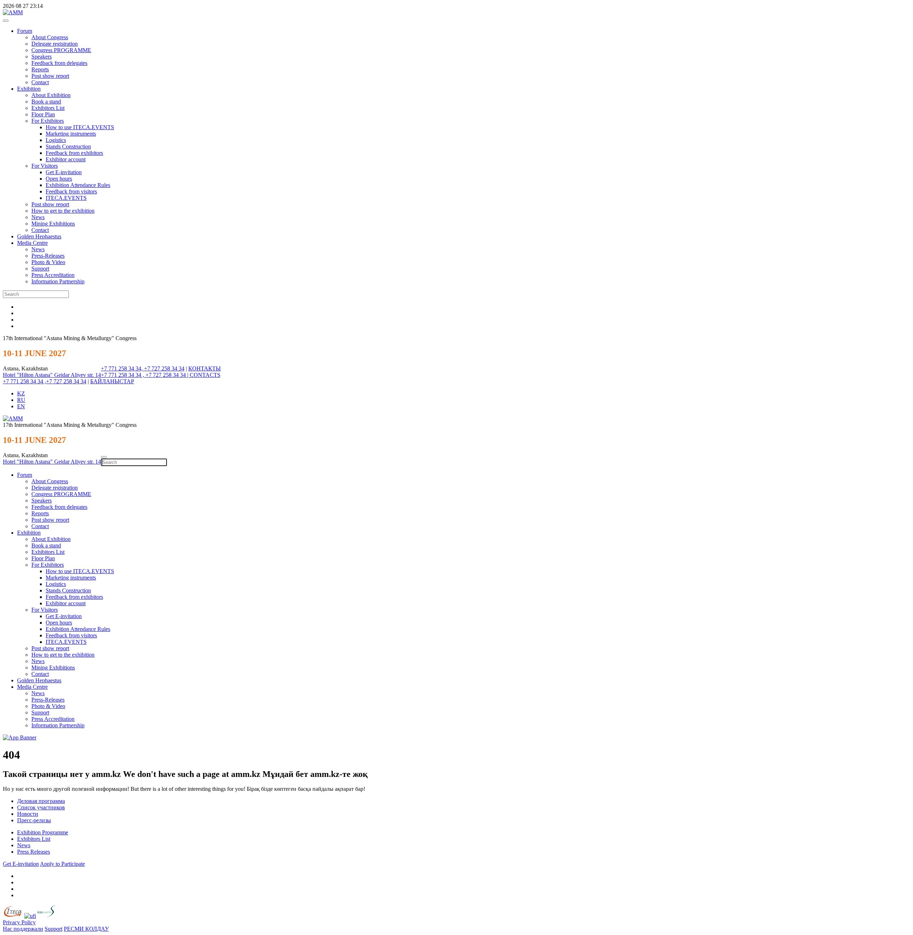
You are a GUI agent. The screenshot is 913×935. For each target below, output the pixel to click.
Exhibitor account (66, 159)
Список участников (41, 807)
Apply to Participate (62, 864)
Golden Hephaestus (39, 236)
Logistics (56, 140)
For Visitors (44, 166)
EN (21, 406)
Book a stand (46, 101)
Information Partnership (58, 281)
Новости (27, 814)
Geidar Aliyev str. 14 (77, 375)
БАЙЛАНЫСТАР (112, 381)
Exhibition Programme (42, 832)
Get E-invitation (64, 172)
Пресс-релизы (34, 820)
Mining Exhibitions (53, 224)
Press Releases (33, 852)
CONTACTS (205, 375)
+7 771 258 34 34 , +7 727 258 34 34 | (145, 375)
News (38, 217)
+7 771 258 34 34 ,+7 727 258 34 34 (44, 381)
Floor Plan (43, 114)
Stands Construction (68, 146)
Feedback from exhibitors (74, 153)
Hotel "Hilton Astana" (28, 375)
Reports (40, 69)
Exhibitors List (48, 108)
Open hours (59, 179)
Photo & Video (48, 262)
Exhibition (29, 89)
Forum (24, 31)
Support (40, 269)
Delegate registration (54, 44)
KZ (21, 393)
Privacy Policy (19, 922)
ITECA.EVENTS (66, 198)
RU (21, 400)
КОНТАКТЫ (204, 368)
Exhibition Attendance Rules (78, 185)
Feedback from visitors (71, 191)
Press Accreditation (53, 275)
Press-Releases (48, 256)
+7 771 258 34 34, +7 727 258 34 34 (142, 368)
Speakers (41, 57)
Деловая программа (41, 801)
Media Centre (32, 243)
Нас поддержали (23, 929)
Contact (40, 82)
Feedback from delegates (59, 63)
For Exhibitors (47, 121)
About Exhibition (51, 95)
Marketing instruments (71, 134)
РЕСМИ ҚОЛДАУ (86, 929)
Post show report (50, 76)
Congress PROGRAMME (61, 50)
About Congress (49, 37)
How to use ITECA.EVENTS (80, 127)
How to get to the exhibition (63, 211)
